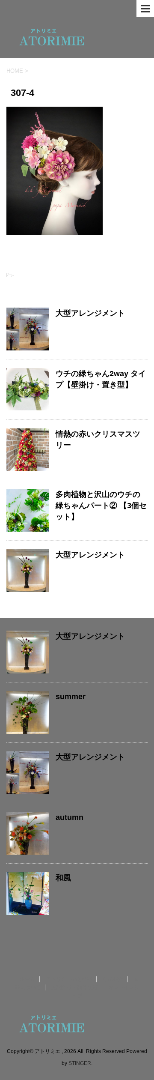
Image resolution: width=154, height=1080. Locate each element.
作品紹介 (113, 979)
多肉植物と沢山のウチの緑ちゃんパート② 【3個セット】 (101, 505)
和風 (63, 878)
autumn (69, 817)
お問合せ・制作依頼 (74, 987)
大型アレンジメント (90, 313)
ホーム (27, 979)
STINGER (79, 1063)
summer (71, 696)
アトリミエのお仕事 (69, 979)
